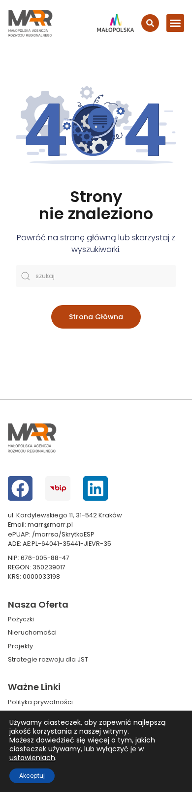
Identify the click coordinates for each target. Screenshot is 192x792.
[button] (175, 23)
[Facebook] (20, 488)
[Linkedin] (95, 488)
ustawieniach (32, 757)
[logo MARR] (30, 23)
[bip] (57, 488)
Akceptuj (32, 775)
